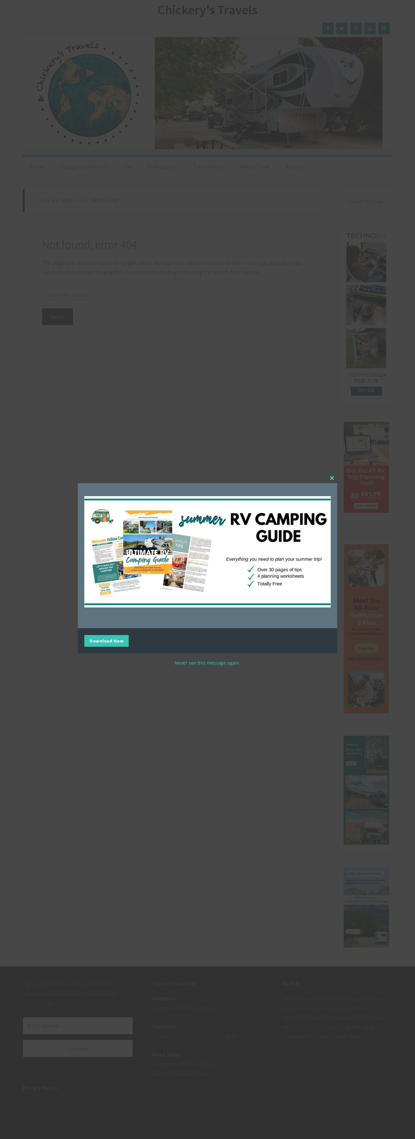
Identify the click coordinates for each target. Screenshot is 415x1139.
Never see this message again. (207, 663)
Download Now (106, 641)
